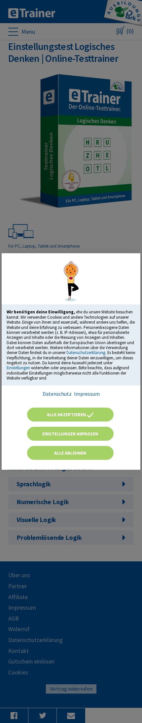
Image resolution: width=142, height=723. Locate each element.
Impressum (87, 393)
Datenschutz (57, 393)
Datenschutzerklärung (85, 352)
